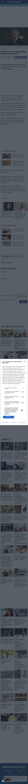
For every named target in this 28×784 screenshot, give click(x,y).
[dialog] (14, 392)
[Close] (25, 361)
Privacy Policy (22, 422)
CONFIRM (8, 417)
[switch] (22, 392)
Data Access (14, 422)
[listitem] (14, 388)
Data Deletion (5, 422)
